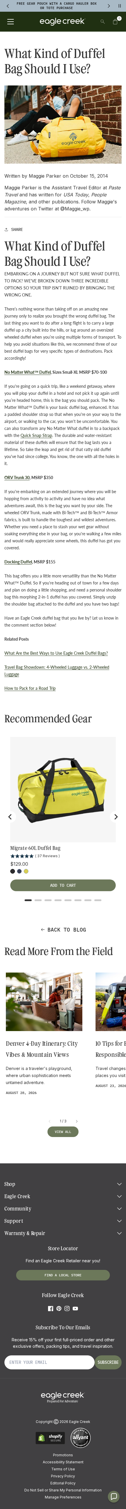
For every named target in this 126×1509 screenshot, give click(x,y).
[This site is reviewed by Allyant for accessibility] (80, 1447)
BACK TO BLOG (66, 929)
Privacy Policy (63, 1476)
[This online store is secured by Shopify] (50, 1443)
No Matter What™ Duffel (27, 372)
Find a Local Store (63, 1275)
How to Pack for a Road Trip (30, 688)
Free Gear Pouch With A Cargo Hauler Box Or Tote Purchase (57, 5)
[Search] (103, 22)
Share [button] (17, 229)
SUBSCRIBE (108, 1362)
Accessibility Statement (63, 1462)
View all (63, 1131)
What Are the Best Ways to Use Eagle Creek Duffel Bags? (56, 653)
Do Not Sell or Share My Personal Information (63, 1490)
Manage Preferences (63, 1497)
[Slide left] (49, 1121)
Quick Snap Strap (36, 435)
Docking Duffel (18, 561)
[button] (115, 21)
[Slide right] (76, 1121)
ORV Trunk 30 (17, 477)
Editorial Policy (63, 1483)
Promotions (63, 1455)
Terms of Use (63, 1469)
